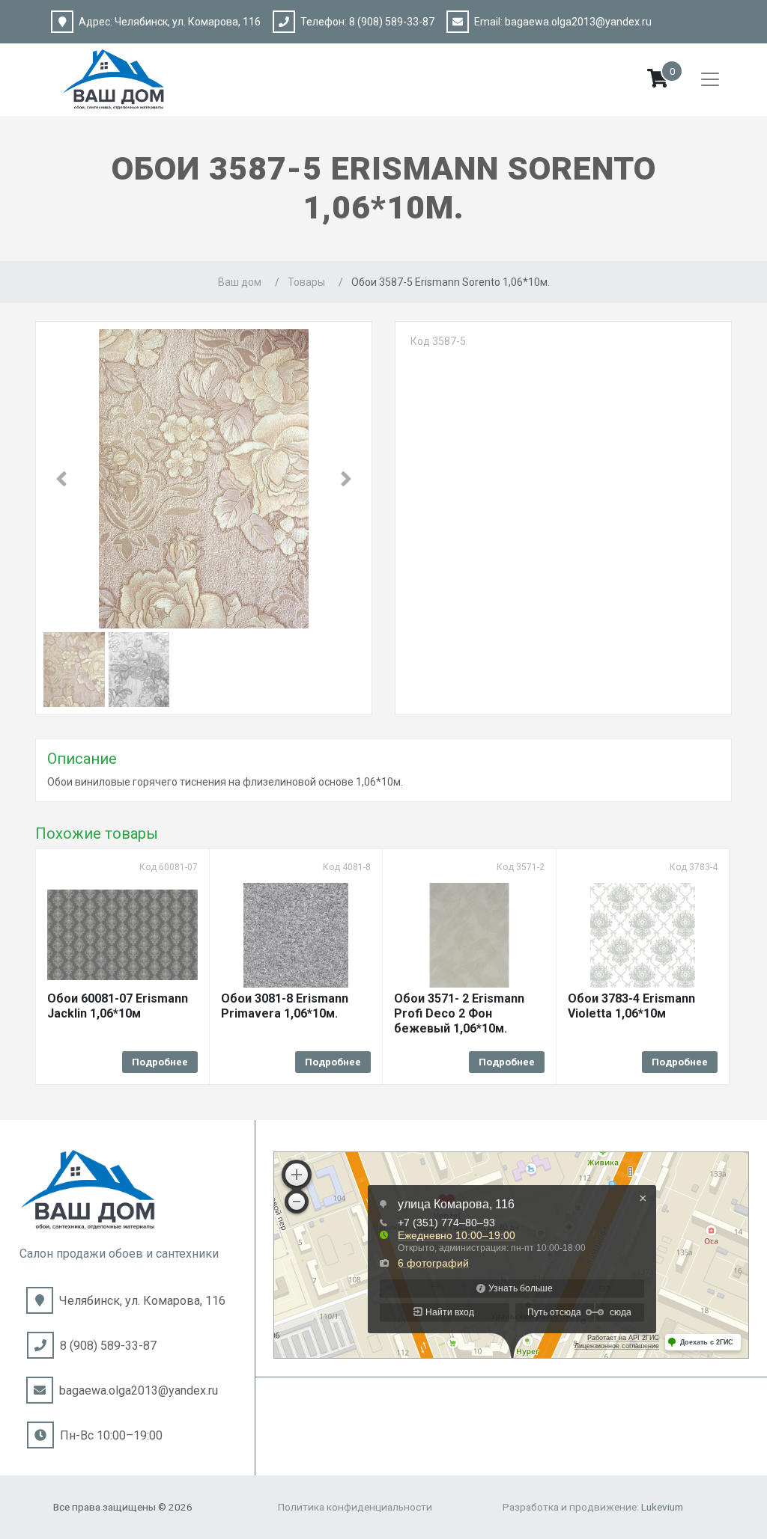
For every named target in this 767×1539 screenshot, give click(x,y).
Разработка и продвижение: (593, 1507)
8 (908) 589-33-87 (391, 22)
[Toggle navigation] (710, 79)
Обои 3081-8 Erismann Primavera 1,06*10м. (284, 1006)
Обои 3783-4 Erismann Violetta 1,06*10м (631, 1006)
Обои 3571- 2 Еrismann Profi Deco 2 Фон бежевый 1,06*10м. (459, 1013)
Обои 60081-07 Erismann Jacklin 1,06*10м (117, 1006)
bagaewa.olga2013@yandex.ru (578, 22)
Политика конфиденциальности (355, 1507)
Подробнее (160, 1062)
